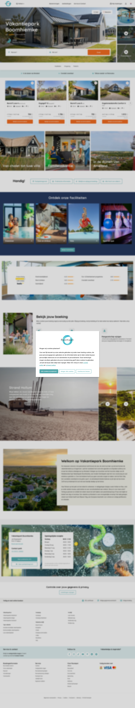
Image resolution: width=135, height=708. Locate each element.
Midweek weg (71, 618)
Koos (69, 678)
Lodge (37, 635)
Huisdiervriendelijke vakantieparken (12, 627)
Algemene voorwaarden (50, 697)
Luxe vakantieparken (8, 632)
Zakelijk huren (39, 678)
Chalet (37, 630)
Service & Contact (80, 3)
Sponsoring (70, 676)
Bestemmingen (54, 3)
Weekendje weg (72, 620)
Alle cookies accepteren (49, 371)
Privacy (59, 697)
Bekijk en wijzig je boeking (88, 181)
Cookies (65, 697)
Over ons (70, 671)
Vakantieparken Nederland (10, 615)
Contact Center (19, 655)
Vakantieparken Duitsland (9, 620)
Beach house (39, 625)
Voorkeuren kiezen (84, 371)
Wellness (70, 681)
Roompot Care (39, 676)
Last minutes (71, 615)
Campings (38, 612)
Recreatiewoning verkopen (42, 673)
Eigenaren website (40, 681)
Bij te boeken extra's (8, 665)
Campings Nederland (41, 618)
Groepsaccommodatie (41, 632)
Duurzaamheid (71, 673)
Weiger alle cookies (67, 371)
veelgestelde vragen (15, 653)
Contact (37, 665)
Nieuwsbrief (70, 668)
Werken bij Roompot (73, 683)
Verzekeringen (7, 673)
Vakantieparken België (9, 618)
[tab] (49, 404)
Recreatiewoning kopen (41, 671)
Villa (37, 640)
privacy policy (51, 365)
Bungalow (38, 627)
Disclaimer (72, 697)
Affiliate (69, 665)
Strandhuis (38, 638)
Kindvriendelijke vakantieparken (11, 630)
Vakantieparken (7, 612)
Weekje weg (71, 623)
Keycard (5, 671)
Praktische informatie (63, 181)
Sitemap (79, 697)
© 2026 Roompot (87, 697)
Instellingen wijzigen (67, 592)
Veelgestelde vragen (40, 668)
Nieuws (69, 686)
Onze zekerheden (7, 668)
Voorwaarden (6, 676)
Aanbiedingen (66, 3)
